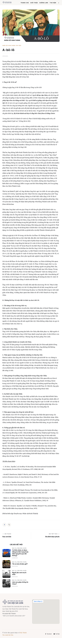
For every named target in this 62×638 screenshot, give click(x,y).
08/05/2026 (15, 586)
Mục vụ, (14, 548)
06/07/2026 (15, 566)
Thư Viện (18, 45)
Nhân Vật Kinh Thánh (8, 45)
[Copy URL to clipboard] (9, 525)
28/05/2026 (15, 576)
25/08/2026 (15, 557)
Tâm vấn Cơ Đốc (22, 548)
